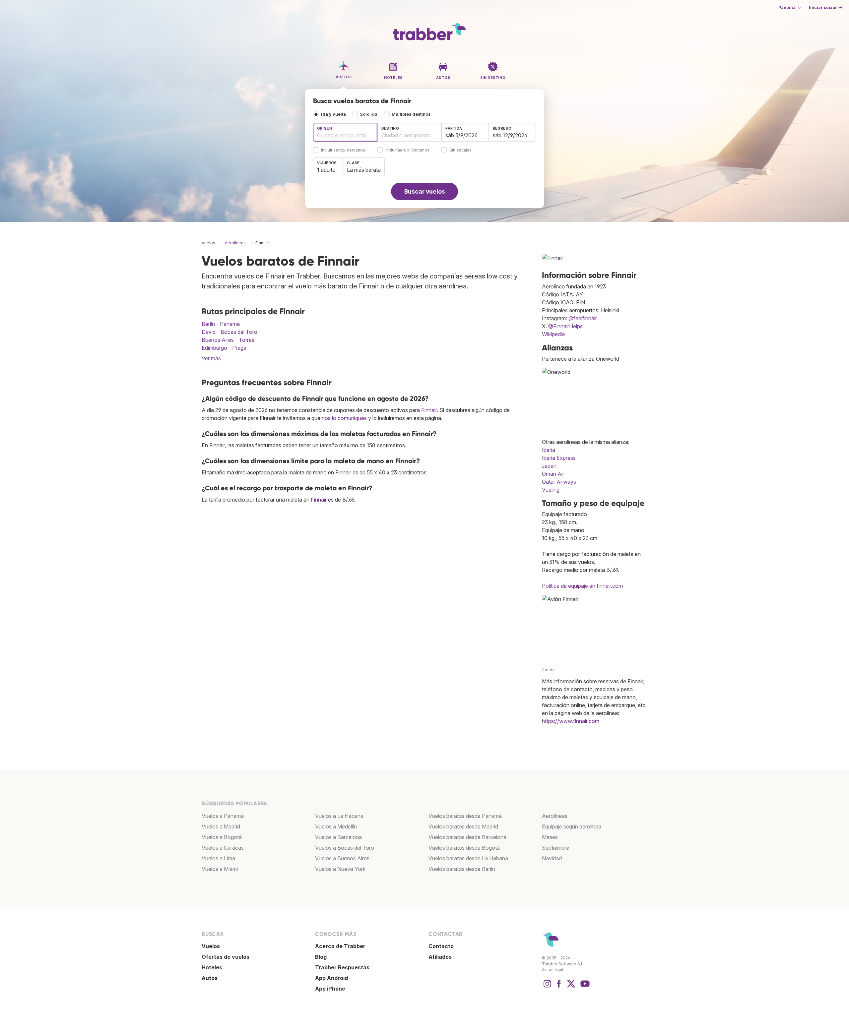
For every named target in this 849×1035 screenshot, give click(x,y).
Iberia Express (559, 458)
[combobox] (345, 132)
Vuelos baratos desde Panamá (465, 816)
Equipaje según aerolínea (571, 826)
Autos (210, 978)
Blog (321, 956)
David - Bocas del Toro (229, 332)
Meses (550, 837)
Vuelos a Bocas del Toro (344, 847)
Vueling (550, 489)
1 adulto (326, 169)
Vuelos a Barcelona (338, 837)
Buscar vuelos (424, 191)
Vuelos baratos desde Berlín (461, 869)
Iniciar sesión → (825, 7)
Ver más (211, 358)
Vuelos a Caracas (223, 847)
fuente (548, 669)
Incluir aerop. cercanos (343, 150)
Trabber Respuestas (342, 967)
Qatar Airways (559, 481)
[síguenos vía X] (571, 987)
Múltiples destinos (411, 114)
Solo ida (368, 114)
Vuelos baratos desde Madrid (463, 826)
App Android (331, 978)
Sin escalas (460, 150)
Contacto (441, 946)
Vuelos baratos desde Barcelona (467, 837)
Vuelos (211, 946)
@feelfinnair (582, 318)
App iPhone (330, 988)
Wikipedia (553, 334)
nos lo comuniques (344, 418)
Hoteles (212, 967)
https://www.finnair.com (570, 721)
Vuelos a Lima (218, 858)
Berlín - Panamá (221, 324)
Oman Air (553, 473)
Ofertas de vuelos (225, 956)
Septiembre (555, 847)
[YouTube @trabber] (584, 987)
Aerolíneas (554, 816)
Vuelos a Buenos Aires (342, 858)
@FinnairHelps (565, 326)
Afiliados (440, 956)
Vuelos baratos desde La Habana (468, 858)
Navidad (552, 858)
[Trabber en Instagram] (547, 987)
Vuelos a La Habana (339, 816)
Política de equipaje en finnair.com (582, 585)
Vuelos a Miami (220, 869)
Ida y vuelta (333, 114)
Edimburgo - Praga (224, 347)
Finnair (429, 410)
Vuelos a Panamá (223, 816)
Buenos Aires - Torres (228, 339)
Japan (549, 465)
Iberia (548, 450)
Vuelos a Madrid (221, 826)
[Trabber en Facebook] (559, 987)
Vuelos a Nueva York (340, 869)
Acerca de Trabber (340, 946)
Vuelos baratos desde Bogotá (464, 847)
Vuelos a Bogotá (222, 837)
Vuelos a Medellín (336, 826)
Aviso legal (552, 969)
